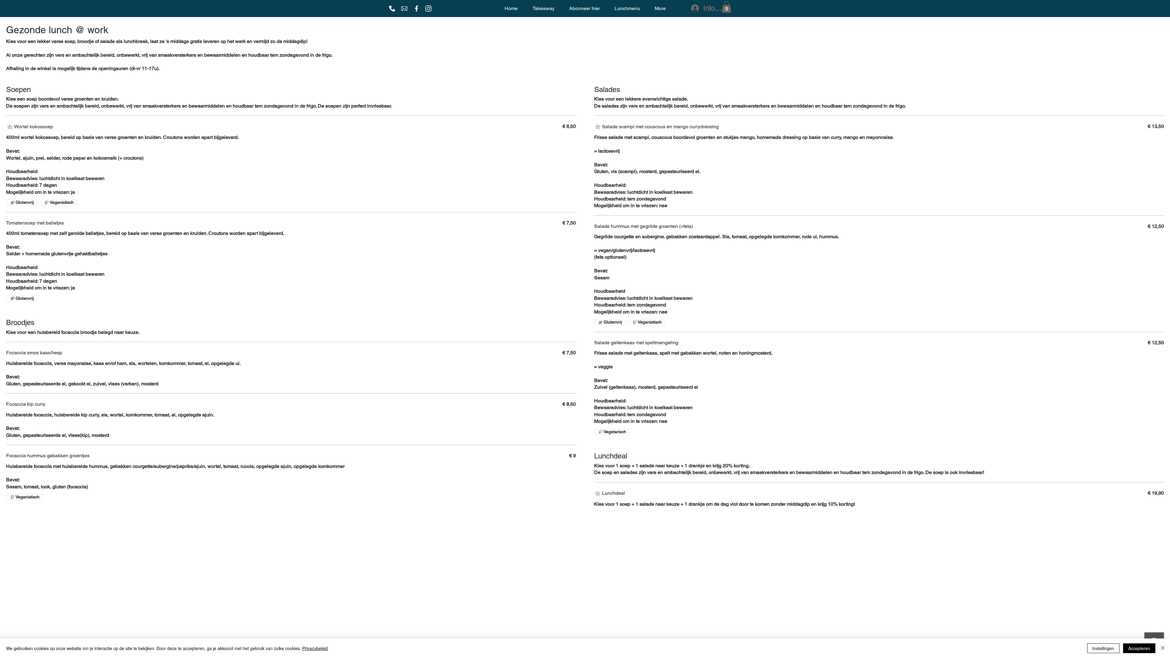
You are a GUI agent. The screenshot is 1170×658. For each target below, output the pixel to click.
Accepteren (1139, 648)
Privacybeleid (315, 648)
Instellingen (1103, 648)
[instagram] (428, 8)
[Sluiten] (1162, 648)
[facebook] (416, 8)
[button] (726, 6)
